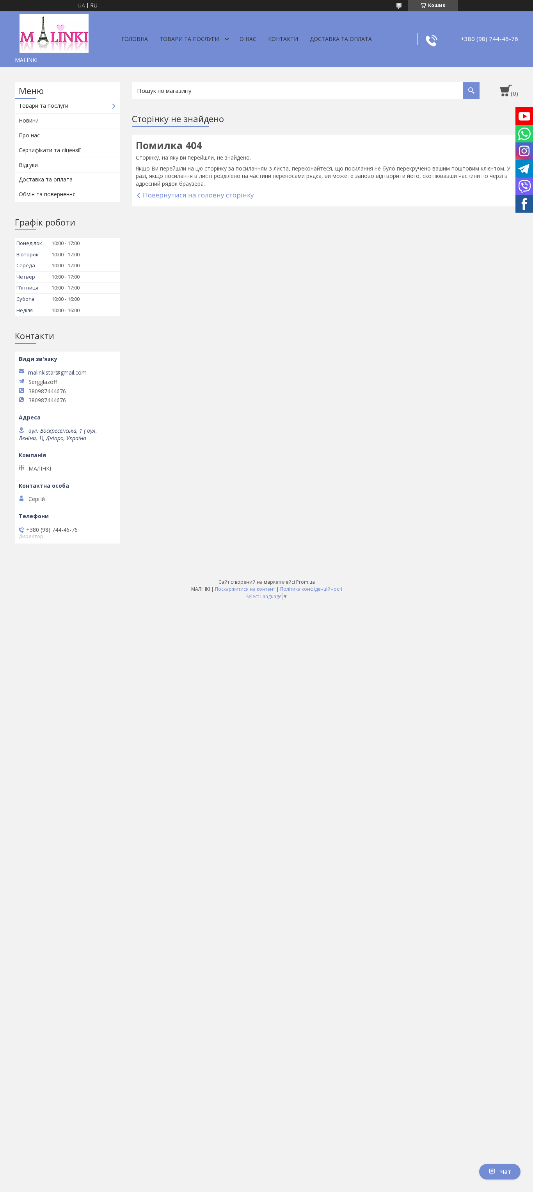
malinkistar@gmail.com (57, 372)
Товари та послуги (189, 39)
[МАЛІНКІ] (54, 32)
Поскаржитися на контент (245, 589)
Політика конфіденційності (311, 589)
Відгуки (28, 165)
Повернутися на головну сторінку (198, 194)
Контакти (283, 39)
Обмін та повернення (47, 194)
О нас (248, 39)
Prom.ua (305, 582)
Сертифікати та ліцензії (50, 150)
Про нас (29, 135)
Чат (505, 1171)
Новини (29, 120)
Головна (134, 39)
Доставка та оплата (341, 39)
